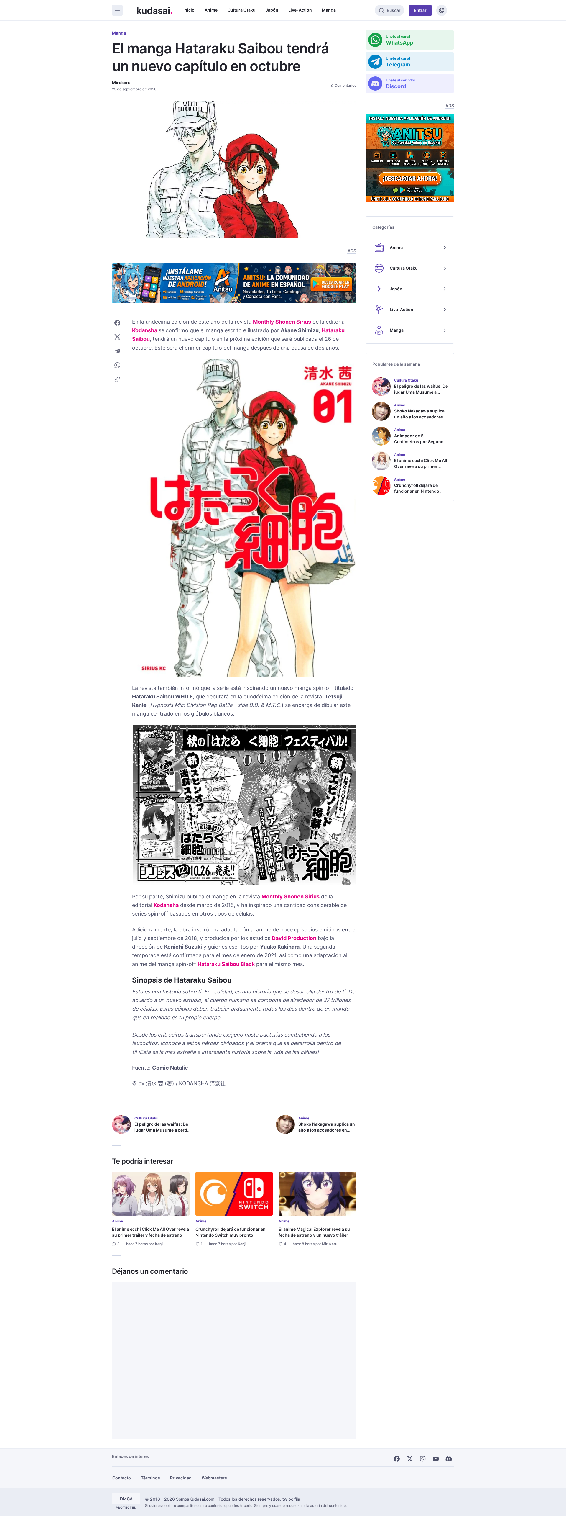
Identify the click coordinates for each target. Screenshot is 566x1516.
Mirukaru (121, 82)
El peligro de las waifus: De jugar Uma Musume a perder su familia (162, 1130)
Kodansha (144, 330)
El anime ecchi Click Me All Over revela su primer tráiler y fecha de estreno (150, 1232)
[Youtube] (435, 1458)
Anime (211, 9)
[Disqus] (234, 1360)
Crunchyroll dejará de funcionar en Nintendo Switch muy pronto (230, 1232)
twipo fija (291, 1499)
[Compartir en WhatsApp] (117, 365)
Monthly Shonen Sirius (282, 322)
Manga (329, 9)
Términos (150, 1477)
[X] (409, 1458)
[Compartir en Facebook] (117, 322)
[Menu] (117, 10)
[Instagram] (422, 1458)
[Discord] (448, 1458)
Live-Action (300, 9)
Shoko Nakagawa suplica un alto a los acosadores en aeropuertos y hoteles (326, 1130)
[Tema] (441, 10)
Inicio (189, 9)
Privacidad (181, 1477)
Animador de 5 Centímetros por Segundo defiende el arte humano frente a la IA (420, 444)
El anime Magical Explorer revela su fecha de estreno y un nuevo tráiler (314, 1232)
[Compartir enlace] (117, 379)
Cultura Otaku (242, 9)
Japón (272, 9)
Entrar (420, 10)
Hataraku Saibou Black (226, 964)
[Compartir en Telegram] (117, 351)
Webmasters (214, 1477)
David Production (294, 938)
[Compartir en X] (117, 337)
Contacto (121, 1477)
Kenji (159, 1244)
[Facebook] (396, 1458)
